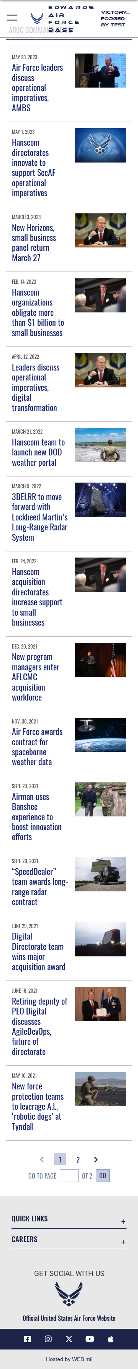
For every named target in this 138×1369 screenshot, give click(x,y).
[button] (12, 18)
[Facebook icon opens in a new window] (27, 1339)
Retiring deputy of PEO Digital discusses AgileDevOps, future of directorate (39, 1026)
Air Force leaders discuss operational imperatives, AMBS (37, 87)
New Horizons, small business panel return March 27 (34, 242)
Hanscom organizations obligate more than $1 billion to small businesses (38, 312)
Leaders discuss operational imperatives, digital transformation (35, 387)
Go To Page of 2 (60, 1175)
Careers (24, 1238)
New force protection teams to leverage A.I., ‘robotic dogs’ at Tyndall (38, 1106)
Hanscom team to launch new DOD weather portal (38, 452)
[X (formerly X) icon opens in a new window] (69, 1339)
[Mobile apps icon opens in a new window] (110, 1339)
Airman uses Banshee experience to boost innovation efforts (37, 816)
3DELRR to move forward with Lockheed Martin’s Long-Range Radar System (39, 516)
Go (102, 1175)
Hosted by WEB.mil (69, 1359)
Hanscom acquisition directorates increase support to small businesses (37, 596)
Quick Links (30, 1218)
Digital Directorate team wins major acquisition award (39, 951)
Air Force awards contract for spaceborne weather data (37, 746)
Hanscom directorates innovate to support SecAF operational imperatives (34, 167)
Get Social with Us (69, 1273)
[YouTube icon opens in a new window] (89, 1339)
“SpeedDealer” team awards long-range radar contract (40, 886)
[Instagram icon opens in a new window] (48, 1339)
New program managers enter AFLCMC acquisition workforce (35, 676)
